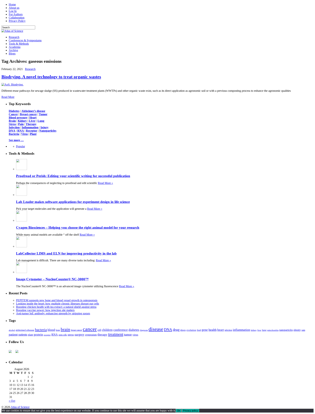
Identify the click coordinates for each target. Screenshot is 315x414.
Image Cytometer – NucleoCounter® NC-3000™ (52, 279)
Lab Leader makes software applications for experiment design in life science (73, 202)
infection (228, 330)
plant (30, 334)
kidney (254, 330)
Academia (14, 47)
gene (205, 330)
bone (58, 330)
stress (71, 334)
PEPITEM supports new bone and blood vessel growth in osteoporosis (56, 300)
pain (303, 330)
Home (12, 4)
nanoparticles (286, 329)
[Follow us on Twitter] (18, 353)
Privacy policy (190, 410)
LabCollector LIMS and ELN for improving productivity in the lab (66, 253)
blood (51, 330)
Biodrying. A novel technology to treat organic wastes (51, 76)
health (213, 330)
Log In (13, 11)
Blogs (12, 53)
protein (38, 334)
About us (14, 7)
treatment (115, 334)
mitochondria (273, 330)
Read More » (105, 183)
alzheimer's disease (25, 330)
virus (135, 334)
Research (14, 37)
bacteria (41, 330)
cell (99, 330)
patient (13, 334)
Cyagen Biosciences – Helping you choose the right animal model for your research (77, 227)
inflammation (241, 330)
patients (22, 334)
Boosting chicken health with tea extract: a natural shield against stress (56, 306)
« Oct (12, 400)
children (107, 330)
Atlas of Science (20, 407)
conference (120, 330)
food (199, 330)
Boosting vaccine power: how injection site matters (45, 310)
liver (259, 330)
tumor (128, 334)
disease (156, 329)
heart (220, 330)
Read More (7, 96)
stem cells (63, 335)
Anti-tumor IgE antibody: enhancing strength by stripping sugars (53, 313)
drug (176, 330)
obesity (297, 330)
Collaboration (16, 17)
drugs (183, 330)
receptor (47, 335)
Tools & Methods (19, 43)
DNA (168, 330)
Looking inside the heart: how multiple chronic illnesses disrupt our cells (57, 303)
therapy (102, 334)
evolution (191, 330)
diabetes (134, 330)
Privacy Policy (17, 20)
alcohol (12, 330)
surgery (79, 334)
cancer (90, 329)
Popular (20, 146)
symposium (91, 334)
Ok (178, 410)
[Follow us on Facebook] (12, 353)
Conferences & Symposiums (25, 40)
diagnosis (144, 330)
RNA (54, 334)
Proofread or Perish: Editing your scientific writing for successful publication (73, 176)
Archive (13, 50)
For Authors (16, 14)
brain (65, 329)
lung (264, 330)
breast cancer (76, 330)
